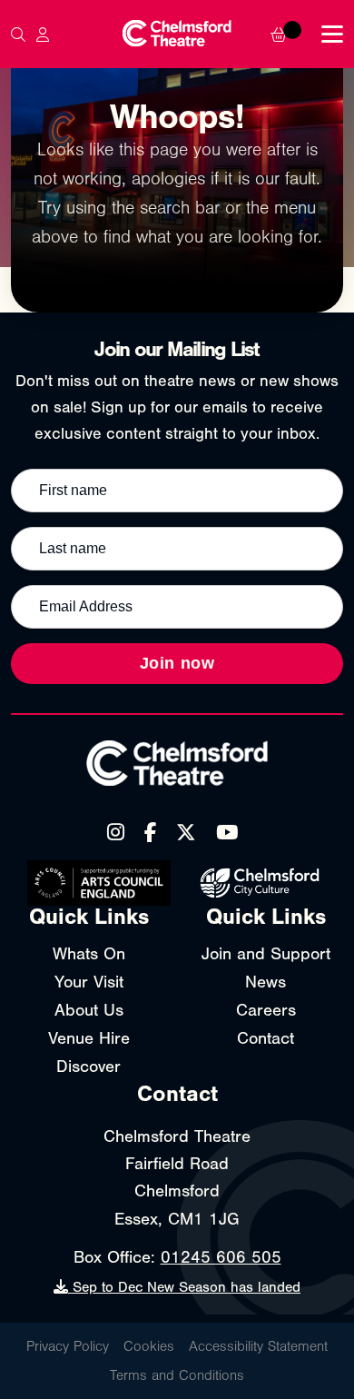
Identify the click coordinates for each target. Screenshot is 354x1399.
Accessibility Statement (258, 1346)
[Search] (18, 34)
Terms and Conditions (177, 1375)
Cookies (148, 1346)
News (265, 982)
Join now (177, 663)
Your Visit (88, 982)
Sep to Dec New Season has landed (184, 1287)
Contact (265, 1038)
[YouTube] (227, 833)
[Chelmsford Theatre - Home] (177, 34)
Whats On (89, 954)
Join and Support (266, 954)
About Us (88, 1010)
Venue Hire (89, 1038)
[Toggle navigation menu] (332, 34)
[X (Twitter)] (186, 833)
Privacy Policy (67, 1346)
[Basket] (290, 34)
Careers (266, 1010)
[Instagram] (115, 833)
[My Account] (42, 34)
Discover (88, 1067)
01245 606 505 (221, 1257)
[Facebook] (150, 833)
